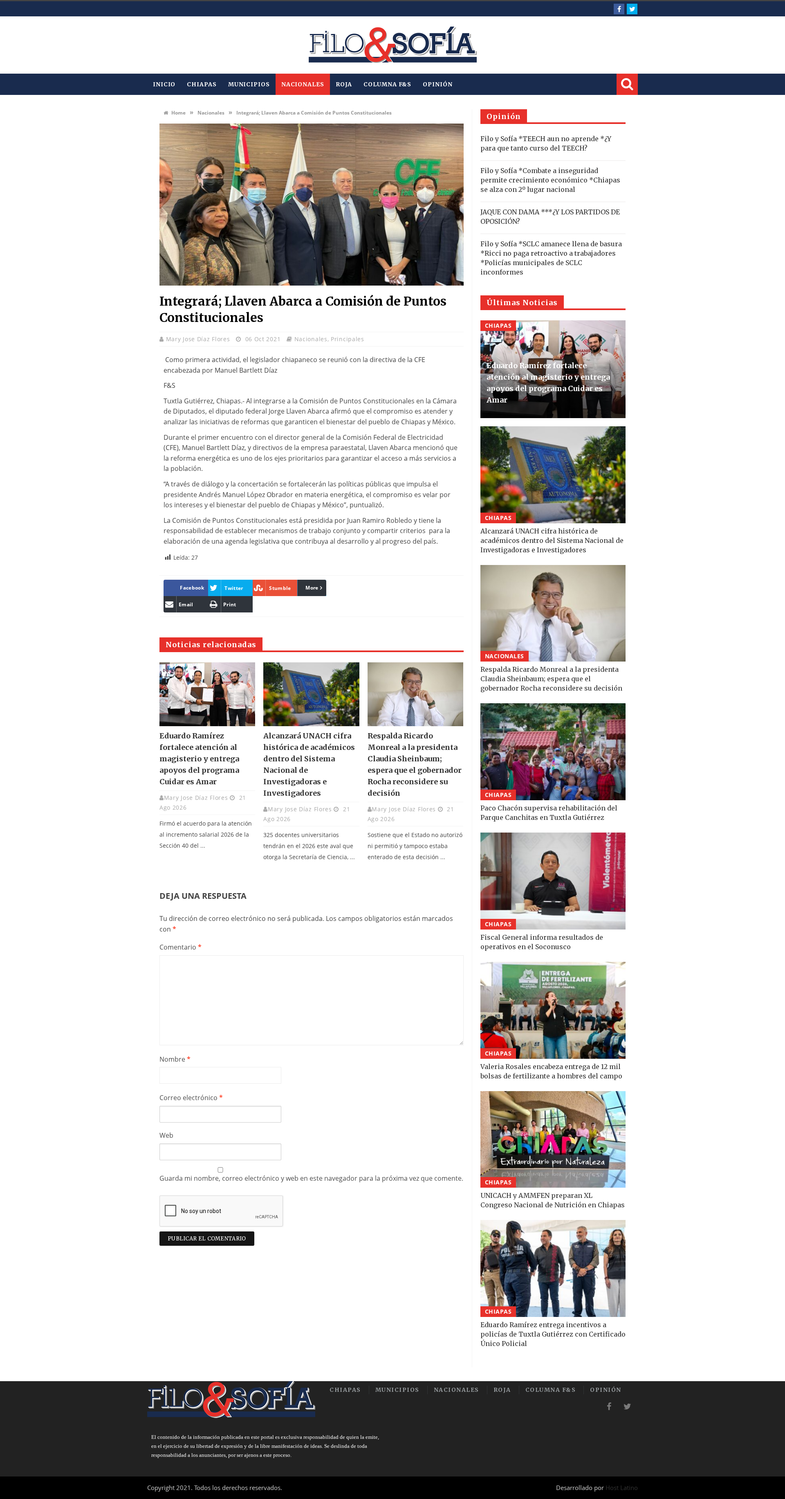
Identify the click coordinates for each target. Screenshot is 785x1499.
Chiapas (201, 84)
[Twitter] (632, 9)
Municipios (249, 84)
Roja (344, 84)
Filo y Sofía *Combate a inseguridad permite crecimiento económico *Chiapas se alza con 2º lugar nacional (550, 180)
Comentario (180, 947)
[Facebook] (619, 9)
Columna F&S (387, 84)
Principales (347, 339)
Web (166, 1135)
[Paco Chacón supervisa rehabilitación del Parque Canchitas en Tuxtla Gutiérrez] (553, 751)
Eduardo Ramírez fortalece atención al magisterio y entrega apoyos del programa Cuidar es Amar (199, 758)
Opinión (437, 84)
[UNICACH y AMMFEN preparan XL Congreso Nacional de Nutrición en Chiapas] (553, 1139)
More (311, 587)
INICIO (164, 84)
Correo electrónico (191, 1097)
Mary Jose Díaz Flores (199, 339)
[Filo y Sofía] (392, 45)
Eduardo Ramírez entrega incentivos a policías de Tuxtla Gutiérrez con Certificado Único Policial (553, 1334)
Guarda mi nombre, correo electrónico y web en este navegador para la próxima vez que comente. (311, 1178)
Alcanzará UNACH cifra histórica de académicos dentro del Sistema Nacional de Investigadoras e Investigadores (552, 540)
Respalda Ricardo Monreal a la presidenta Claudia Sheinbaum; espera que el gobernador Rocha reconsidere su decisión (551, 678)
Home (178, 112)
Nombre (175, 1059)
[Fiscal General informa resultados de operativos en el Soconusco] (553, 881)
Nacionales (302, 84)
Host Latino (622, 1487)
